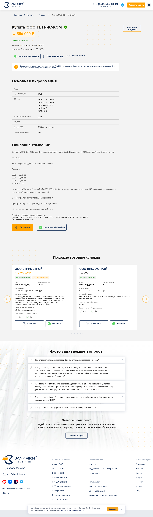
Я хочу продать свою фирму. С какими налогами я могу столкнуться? (65, 408)
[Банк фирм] (13, 5)
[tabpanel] (44, 297)
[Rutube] (16, 482)
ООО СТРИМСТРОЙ (28, 268)
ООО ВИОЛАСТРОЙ (93, 268)
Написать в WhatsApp (28, 56)
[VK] (10, 482)
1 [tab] (71, 333)
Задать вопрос (76, 435)
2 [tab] (74, 333)
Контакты (140, 469)
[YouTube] (4, 482)
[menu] (149, 5)
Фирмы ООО (57, 464)
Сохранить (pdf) (77, 55)
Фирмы (139, 486)
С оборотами (58, 491)
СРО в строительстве (61, 486)
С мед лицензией (59, 482)
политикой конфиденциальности (72, 510)
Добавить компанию (98, 487)
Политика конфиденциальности (16, 489)
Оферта (5, 493)
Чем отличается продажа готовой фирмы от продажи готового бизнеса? (67, 360)
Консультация (95, 473)
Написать (57, 324)
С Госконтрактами (60, 500)
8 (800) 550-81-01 (107, 4)
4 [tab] (80, 333)
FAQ (138, 491)
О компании (141, 464)
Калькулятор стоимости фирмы (103, 495)
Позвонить (25, 227)
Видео (139, 473)
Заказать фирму (136, 5)
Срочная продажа (97, 491)
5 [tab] (82, 333)
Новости (140, 482)
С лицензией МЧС (60, 477)
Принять (112, 509)
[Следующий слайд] (145, 299)
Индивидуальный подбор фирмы (103, 469)
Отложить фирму (55, 56)
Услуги (139, 477)
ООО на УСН (58, 469)
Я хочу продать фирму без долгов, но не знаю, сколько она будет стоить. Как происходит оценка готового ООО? (74, 398)
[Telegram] (21, 482)
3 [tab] (77, 333)
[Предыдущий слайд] (7, 299)
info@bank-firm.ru (16, 474)
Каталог (92, 464)
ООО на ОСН (58, 473)
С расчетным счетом (61, 495)
